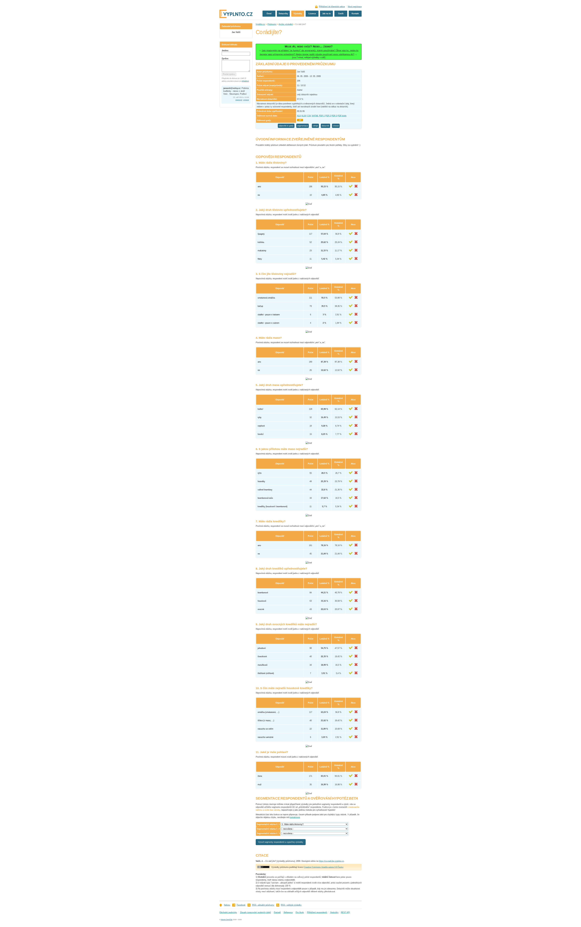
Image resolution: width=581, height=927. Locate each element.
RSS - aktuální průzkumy (263, 905)
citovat (336, 126)
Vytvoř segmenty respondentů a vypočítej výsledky (280, 842)
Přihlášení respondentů (317, 912)
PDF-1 (322, 116)
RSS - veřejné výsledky (291, 905)
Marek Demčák (226, 919)
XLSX (304, 116)
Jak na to (326, 13)
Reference (288, 912)
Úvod (269, 13)
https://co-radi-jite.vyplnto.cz (331, 861)
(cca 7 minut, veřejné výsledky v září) (308, 52)
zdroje (315, 126)
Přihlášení (332, 6)
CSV (309, 116)
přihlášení (245, 81)
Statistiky (334, 912)
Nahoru (227, 905)
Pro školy (300, 912)
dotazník (325, 126)
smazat (246, 100)
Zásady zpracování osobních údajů (255, 912)
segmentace (302, 126)
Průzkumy (272, 24)
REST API (345, 912)
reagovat (238, 100)
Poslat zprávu (229, 74)
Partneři (277, 912)
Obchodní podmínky (228, 912)
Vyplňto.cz (260, 24)
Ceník (340, 13)
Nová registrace (355, 6)
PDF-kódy (342, 116)
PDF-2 (328, 116)
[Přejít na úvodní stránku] (236, 4)
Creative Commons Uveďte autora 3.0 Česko (323, 867)
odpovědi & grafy (286, 126)
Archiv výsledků (286, 24)
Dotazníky (283, 13)
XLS (299, 116)
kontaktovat (295, 817)
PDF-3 (334, 116)
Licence (312, 13)
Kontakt (355, 13)
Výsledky (298, 13)
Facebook (241, 905)
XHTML (315, 116)
